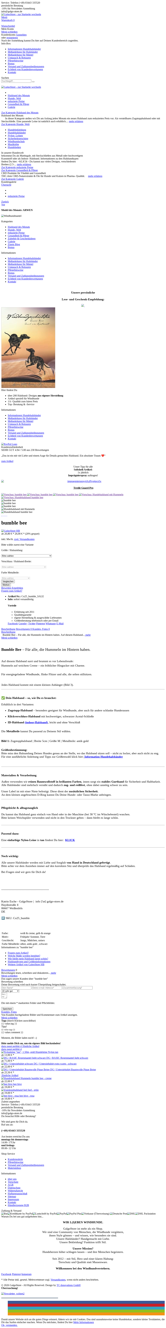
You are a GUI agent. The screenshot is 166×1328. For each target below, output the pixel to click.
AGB (10, 1184)
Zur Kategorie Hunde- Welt (15, 124)
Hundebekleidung (17, 129)
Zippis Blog (14, 244)
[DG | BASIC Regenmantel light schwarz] (23, 1058)
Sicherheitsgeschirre (18, 138)
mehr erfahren (76, 121)
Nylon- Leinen (15, 135)
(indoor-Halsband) (36, 722)
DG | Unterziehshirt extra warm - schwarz (55, 1063)
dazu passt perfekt (11, 1046)
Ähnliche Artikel (30, 1046)
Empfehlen (17, 588)
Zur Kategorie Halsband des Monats (19, 112)
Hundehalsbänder (17, 132)
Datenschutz (14, 1187)
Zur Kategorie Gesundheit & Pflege (19, 170)
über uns (12, 1179)
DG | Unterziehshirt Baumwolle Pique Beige (73, 1069)
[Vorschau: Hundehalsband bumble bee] (22, 497)
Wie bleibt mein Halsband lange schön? (28, 958)
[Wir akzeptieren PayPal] (9, 444)
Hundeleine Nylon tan (47, 1052)
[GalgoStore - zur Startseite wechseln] (21, 14)
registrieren (12, 37)
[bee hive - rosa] (10, 1095)
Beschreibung (8, 629)
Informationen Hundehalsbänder (24, 49)
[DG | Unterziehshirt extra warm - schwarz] (17, 1063)
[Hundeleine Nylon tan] (18, 1052)
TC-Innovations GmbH (69, 1285)
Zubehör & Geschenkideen (22, 238)
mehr (88, 634)
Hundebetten (14, 147)
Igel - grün (33, 1090)
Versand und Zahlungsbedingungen (26, 66)
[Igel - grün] (14, 1090)
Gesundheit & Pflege (18, 235)
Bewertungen (24, 629)
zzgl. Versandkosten (24, 539)
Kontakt (12, 72)
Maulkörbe (13, 144)
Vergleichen (8, 581)
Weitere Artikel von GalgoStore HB (26, 964)
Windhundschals (16, 141)
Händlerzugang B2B (18, 1205)
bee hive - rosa (26, 1095)
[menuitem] (83, 17)
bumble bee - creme (41, 1078)
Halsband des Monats (19, 227)
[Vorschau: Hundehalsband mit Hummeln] (101, 494)
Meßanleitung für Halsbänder (23, 52)
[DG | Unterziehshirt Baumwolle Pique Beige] (25, 1069)
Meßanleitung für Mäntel (20, 54)
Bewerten (6, 588)
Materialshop (14, 1168)
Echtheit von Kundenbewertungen (25, 69)
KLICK (70, 840)
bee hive (17, 1084)
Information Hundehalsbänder (103, 756)
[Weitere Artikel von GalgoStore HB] (10, 530)
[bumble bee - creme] (16, 1078)
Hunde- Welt (14, 229)
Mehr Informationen (83, 1322)
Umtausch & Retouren (19, 57)
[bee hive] (7, 1084)
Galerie (11, 241)
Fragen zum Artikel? (11, 590)
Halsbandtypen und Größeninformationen (29, 961)
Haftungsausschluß (17, 1193)
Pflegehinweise (15, 60)
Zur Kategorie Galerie (12, 179)
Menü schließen (9, 31)
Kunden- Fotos (41, 629)
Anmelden (21, 34)
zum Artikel (7, 461)
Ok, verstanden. (9, 1325)
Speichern (7, 1009)
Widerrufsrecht (15, 1190)
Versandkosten (58, 1279)
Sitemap (12, 1196)
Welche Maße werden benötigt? (24, 955)
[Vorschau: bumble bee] (14, 494)
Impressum (13, 1199)
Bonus (11, 63)
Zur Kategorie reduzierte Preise (17, 167)
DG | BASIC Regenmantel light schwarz (67, 1058)
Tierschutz (13, 1182)
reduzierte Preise (16, 232)
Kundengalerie (15, 1159)
